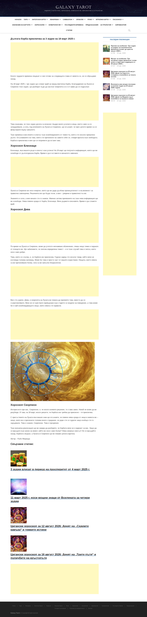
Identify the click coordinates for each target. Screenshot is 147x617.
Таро (26, 19)
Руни (90, 19)
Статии (69, 30)
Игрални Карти (102, 19)
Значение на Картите (21, 25)
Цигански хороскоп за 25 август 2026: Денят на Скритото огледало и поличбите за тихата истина (123, 74)
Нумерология (55, 25)
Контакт (90, 608)
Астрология (105, 25)
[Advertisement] (55, 57)
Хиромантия (120, 25)
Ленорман (54, 19)
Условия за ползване (60, 608)
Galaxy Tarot (73, 7)
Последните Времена (74, 25)
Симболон (67, 19)
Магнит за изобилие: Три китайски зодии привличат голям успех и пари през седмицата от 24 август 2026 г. (123, 61)
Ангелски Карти (39, 19)
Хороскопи (40, 25)
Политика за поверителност (77, 608)
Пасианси (117, 19)
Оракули (79, 19)
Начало (18, 19)
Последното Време (118, 605)
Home (13, 605)
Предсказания (92, 25)
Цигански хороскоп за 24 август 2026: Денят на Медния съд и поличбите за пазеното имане (123, 97)
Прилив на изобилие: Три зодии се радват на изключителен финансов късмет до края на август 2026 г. (123, 48)
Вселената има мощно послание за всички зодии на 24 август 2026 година (123, 85)
